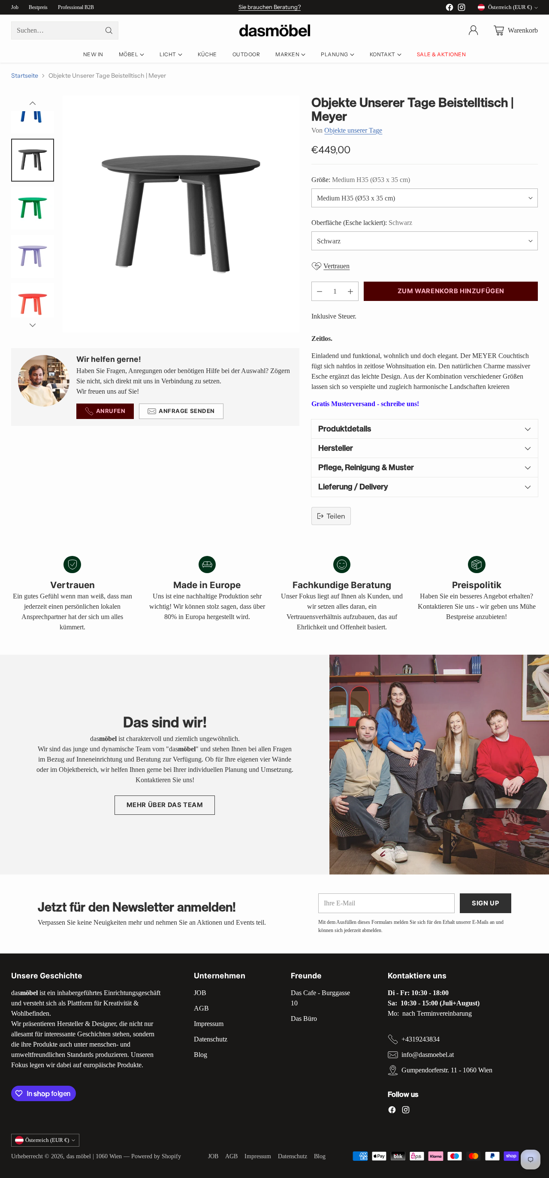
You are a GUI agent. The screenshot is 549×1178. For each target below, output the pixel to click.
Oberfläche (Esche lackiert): (361, 222)
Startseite (24, 75)
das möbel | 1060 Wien (94, 1156)
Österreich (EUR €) (510, 7)
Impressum (208, 1023)
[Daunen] (32, 325)
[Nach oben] (32, 103)
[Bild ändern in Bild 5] (32, 112)
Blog (200, 1054)
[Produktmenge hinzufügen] (350, 291)
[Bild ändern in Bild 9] (32, 304)
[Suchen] (109, 30)
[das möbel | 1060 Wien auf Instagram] (461, 9)
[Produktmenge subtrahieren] (319, 291)
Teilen (335, 516)
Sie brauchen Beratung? (269, 6)
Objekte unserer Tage (353, 130)
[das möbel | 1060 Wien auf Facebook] (449, 9)
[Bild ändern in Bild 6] (32, 160)
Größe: (360, 179)
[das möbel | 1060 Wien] (274, 30)
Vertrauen (336, 266)
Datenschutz (210, 1039)
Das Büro (304, 1018)
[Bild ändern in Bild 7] (32, 208)
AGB (201, 1008)
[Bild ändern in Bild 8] (32, 256)
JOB (200, 992)
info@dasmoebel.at (427, 1054)
